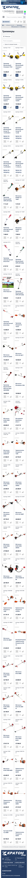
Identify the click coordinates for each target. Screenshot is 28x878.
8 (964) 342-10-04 (19, 13)
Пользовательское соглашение (11, 875)
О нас (3, 873)
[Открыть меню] (3, 17)
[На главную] (11, 7)
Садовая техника (10, 25)
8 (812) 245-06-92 (19, 12)
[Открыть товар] (8, 62)
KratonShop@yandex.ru (9, 11)
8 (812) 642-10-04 (19, 11)
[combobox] (16, 17)
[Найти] (24, 17)
